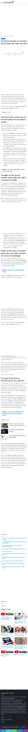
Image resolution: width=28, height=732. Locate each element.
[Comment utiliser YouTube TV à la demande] (7, 629)
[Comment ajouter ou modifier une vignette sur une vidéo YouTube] (7, 614)
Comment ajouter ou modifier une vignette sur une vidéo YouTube (6, 618)
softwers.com (4, 605)
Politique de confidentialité (6, 719)
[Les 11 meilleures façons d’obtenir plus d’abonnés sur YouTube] (21, 616)
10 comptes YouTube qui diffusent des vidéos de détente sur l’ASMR (20, 647)
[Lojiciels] (8, 2)
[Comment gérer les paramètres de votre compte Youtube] (4, 437)
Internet (7, 35)
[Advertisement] (14, 20)
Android (10, 184)
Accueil (3, 35)
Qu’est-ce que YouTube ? (20, 654)
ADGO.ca (3, 606)
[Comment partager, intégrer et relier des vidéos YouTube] (7, 640)
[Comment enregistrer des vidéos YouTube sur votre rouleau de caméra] (4, 425)
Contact (2, 721)
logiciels (10, 703)
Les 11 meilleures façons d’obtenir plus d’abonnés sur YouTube (21, 622)
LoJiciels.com (23, 727)
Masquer (8, 112)
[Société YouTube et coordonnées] (7, 652)
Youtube (11, 35)
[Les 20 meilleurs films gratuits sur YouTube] (4, 431)
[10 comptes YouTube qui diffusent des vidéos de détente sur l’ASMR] (21, 640)
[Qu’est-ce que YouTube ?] (21, 652)
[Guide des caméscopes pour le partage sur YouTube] (21, 629)
